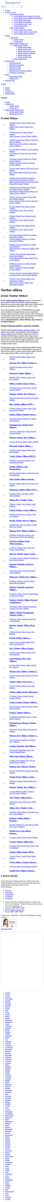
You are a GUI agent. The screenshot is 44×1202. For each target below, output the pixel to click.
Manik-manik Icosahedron (27, 53)
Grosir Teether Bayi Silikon (23, 30)
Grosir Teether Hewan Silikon (24, 34)
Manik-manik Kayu (20, 59)
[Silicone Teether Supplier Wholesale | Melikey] (24, 442)
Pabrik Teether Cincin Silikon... (23, 510)
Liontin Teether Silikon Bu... (21, 842)
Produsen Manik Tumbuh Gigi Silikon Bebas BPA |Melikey (22, 240)
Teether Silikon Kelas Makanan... (24, 692)
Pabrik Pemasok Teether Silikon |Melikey (23, 136)
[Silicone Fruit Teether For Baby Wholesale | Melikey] (24, 773)
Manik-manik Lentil (24, 49)
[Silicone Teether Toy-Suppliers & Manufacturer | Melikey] (24, 719)
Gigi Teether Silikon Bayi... (21, 798)
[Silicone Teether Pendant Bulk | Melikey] (23, 837)
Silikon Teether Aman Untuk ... (23, 383)
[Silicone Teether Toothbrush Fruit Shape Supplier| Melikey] (24, 752)
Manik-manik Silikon (21, 45)
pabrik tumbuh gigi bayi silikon (23, 330)
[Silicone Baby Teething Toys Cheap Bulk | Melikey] (24, 583)
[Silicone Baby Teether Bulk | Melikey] (23, 866)
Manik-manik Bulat (24, 47)
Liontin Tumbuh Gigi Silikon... (23, 746)
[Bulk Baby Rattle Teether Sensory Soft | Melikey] (24, 390)
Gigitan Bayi (13, 37)
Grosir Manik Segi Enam (22, 20)
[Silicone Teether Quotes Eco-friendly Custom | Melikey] (24, 596)
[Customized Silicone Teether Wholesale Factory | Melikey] (24, 462)
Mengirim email (6, 929)
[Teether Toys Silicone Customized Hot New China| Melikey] (24, 814)
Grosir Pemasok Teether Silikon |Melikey (23, 275)
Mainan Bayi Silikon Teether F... (23, 363)
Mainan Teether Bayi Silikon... (22, 437)
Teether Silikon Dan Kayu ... (21, 682)
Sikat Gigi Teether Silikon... (21, 756)
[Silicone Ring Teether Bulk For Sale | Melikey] (24, 858)
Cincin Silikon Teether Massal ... (23, 862)
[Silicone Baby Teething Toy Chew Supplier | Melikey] (24, 560)
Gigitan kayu (18, 41)
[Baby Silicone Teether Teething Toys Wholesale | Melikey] (24, 793)
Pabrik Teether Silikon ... (20, 638)
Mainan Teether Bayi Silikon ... (23, 787)
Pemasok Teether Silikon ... (21, 373)
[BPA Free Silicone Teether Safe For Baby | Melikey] (24, 848)
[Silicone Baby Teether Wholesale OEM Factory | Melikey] (24, 496)
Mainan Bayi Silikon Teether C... (23, 531)
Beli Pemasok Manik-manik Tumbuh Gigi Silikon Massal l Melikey (23, 192)
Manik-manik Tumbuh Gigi (18, 43)
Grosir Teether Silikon (16, 28)
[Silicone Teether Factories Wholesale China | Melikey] (24, 634)
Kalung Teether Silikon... (20, 713)
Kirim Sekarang (6, 887)
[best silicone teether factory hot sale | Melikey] (24, 475)
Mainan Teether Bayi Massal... (22, 394)
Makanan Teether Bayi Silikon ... (23, 577)
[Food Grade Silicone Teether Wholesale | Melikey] (24, 688)
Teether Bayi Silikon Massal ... (22, 871)
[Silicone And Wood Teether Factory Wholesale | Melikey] (24, 677)
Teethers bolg (13, 78)
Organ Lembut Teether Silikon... (23, 702)
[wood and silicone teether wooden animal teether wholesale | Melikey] (24, 827)
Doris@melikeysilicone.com (14, 910)
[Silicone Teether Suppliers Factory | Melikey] (24, 369)
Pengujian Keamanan (16, 65)
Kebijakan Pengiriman (16, 73)
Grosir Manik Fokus (20, 26)
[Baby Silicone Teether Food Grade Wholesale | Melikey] (24, 485)
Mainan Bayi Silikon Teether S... (23, 736)
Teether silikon (19, 39)
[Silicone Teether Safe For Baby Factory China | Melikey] (24, 550)
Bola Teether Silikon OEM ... (22, 404)
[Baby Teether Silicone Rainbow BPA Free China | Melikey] (24, 644)
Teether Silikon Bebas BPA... (21, 852)
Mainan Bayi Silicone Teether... (23, 766)
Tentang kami (9, 61)
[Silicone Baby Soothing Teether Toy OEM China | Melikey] (24, 537)
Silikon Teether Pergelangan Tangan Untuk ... (21, 613)
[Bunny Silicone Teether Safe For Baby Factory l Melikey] (24, 410)
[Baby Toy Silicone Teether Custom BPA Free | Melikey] (24, 527)
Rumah (7, 10)
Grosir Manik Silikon (16, 14)
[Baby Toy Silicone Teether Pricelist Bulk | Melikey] (24, 762)
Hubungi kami (10, 80)
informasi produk (15, 69)
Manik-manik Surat (24, 55)
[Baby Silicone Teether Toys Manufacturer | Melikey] (24, 783)
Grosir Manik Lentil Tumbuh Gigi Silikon (28, 18)
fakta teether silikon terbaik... (22, 479)
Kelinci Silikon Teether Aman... (23, 414)
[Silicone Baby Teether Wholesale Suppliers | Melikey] (24, 804)
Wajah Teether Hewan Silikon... (23, 520)
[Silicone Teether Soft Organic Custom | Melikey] (24, 698)
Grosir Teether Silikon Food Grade (25, 32)
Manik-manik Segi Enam (26, 51)
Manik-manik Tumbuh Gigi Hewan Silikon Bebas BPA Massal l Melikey (24, 183)
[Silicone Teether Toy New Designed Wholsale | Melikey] (24, 621)
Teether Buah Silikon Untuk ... (22, 777)
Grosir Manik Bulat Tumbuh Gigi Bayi (27, 16)
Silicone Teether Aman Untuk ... (23, 554)
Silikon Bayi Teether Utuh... (21, 500)
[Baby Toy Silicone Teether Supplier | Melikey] (24, 731)
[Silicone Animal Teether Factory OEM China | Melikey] (24, 516)
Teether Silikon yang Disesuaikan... (18, 468)
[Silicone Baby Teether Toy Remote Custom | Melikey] (24, 433)
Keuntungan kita (15, 63)
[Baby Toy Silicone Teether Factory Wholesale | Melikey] (24, 667)
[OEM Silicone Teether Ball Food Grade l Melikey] (24, 400)
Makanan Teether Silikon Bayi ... (23, 490)
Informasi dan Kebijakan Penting (20, 71)
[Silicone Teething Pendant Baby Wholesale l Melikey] (24, 742)
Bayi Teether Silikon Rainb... (22, 648)
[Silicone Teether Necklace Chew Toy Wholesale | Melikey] (24, 708)
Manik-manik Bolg (15, 76)
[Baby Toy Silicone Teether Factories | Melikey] (24, 359)
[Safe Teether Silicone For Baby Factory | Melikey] (24, 379)
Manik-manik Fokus (25, 57)
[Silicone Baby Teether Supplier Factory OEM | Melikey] (24, 421)
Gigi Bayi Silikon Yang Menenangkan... (19, 542)
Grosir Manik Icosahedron (22, 22)
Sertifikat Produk (15, 67)
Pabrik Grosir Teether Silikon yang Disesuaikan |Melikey (21, 284)
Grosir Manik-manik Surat (22, 24)
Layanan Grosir (10, 12)
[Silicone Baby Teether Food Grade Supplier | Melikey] (24, 573)
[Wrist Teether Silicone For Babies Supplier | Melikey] (24, 608)
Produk (7, 36)
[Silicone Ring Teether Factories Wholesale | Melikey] (24, 506)
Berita (7, 74)
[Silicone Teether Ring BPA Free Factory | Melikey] (24, 452)
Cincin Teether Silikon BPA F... (23, 456)
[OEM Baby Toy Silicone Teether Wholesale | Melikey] (24, 654)
